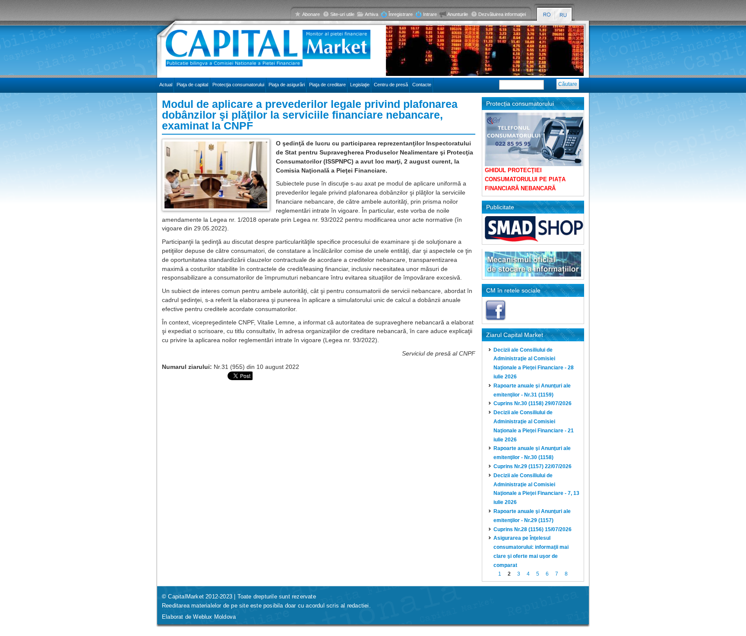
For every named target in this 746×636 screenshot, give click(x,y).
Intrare (430, 14)
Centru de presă (391, 84)
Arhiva (371, 14)
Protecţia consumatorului (238, 84)
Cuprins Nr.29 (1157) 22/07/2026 (532, 466)
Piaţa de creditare (327, 84)
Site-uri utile (342, 14)
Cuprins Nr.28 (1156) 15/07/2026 (532, 529)
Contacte (421, 84)
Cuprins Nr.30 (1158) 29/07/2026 (532, 403)
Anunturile (457, 14)
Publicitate (500, 207)
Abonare (311, 14)
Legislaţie (360, 84)
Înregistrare (401, 14)
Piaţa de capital (192, 84)
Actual (165, 84)
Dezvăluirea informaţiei (502, 14)
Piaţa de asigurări (287, 84)
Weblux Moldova (214, 617)
